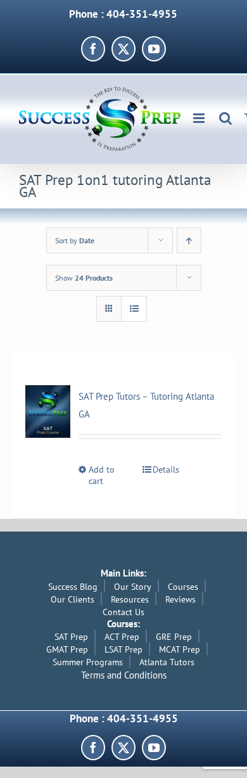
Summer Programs (88, 662)
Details (166, 469)
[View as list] (134, 309)
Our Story (132, 586)
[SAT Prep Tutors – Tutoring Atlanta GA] (47, 411)
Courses (183, 586)
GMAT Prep (67, 649)
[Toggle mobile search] (225, 118)
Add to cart (102, 475)
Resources (130, 599)
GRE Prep (174, 637)
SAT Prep (71, 637)
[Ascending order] (189, 240)
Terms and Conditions (124, 675)
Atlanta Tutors (166, 662)
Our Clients (72, 599)
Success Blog (73, 586)
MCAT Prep (179, 649)
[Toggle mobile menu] (199, 118)
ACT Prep (121, 637)
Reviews (180, 599)
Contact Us (123, 612)
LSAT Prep (123, 649)
